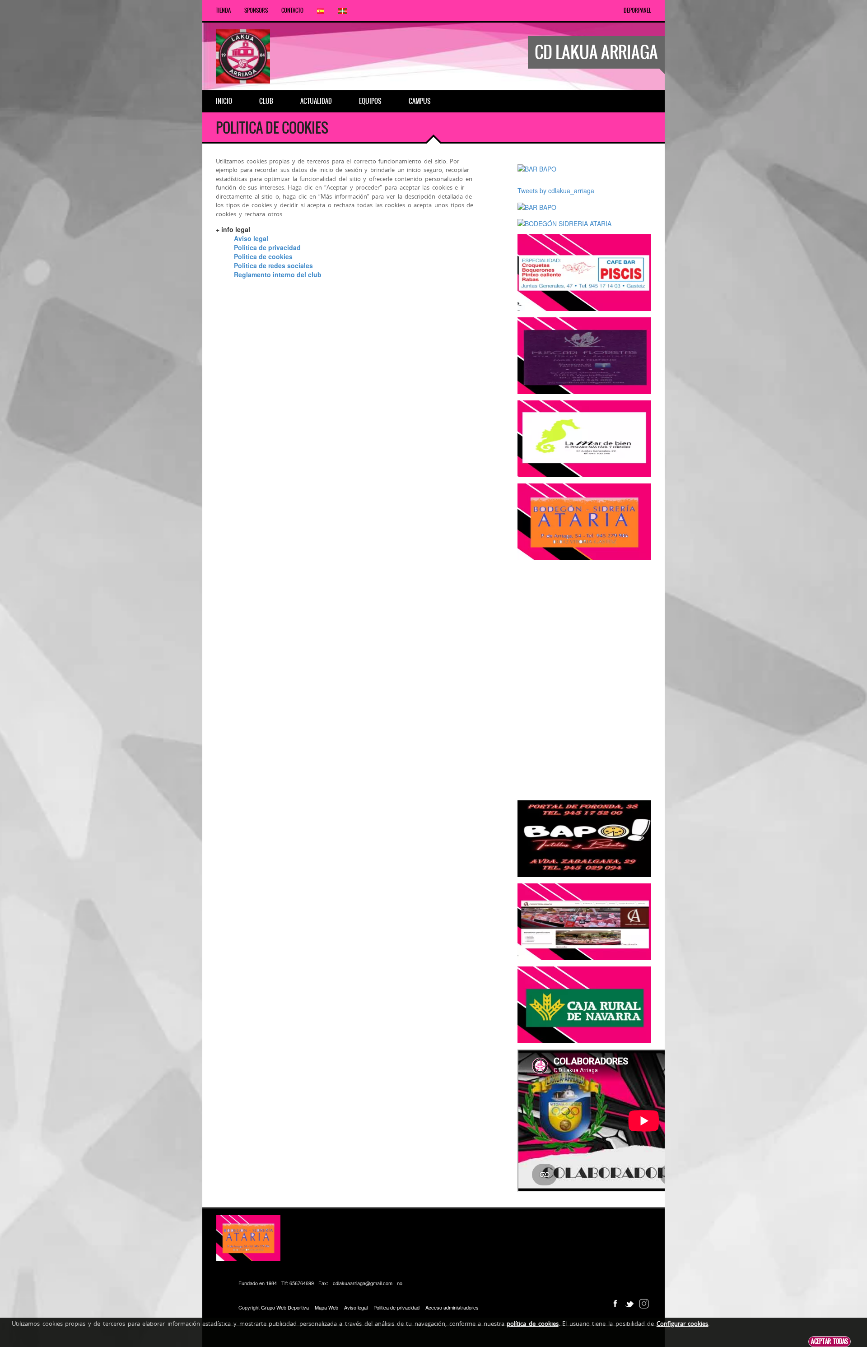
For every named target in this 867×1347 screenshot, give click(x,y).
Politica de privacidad (267, 247)
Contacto (292, 10)
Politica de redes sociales (273, 265)
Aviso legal (251, 238)
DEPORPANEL (637, 10)
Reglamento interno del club (278, 274)
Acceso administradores (452, 1307)
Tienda (223, 10)
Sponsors (256, 10)
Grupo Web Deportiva (285, 1307)
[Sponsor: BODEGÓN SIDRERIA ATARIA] (564, 222)
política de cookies (532, 1323)
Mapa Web (326, 1307)
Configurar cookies (683, 1323)
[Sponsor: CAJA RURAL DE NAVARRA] (584, 1003)
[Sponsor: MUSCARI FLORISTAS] (584, 354)
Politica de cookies (263, 256)
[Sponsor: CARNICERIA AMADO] (584, 920)
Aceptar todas (829, 1341)
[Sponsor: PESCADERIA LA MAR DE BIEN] (584, 437)
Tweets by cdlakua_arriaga (555, 190)
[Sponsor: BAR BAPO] (536, 167)
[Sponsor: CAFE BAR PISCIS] (584, 271)
